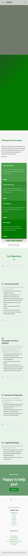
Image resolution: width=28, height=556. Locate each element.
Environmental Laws (14, 543)
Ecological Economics (14, 539)
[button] (4, 156)
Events (14, 521)
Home (14, 514)
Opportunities (14, 523)
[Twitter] (17, 510)
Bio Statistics (14, 544)
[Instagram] (15, 510)
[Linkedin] (10, 510)
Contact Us (14, 524)
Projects (14, 518)
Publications (14, 519)
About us (14, 516)
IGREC (9, 2)
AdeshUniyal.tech (22, 552)
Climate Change (14, 536)
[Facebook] (13, 510)
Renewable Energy (14, 537)
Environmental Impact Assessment (14, 541)
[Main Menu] (25, 2)
